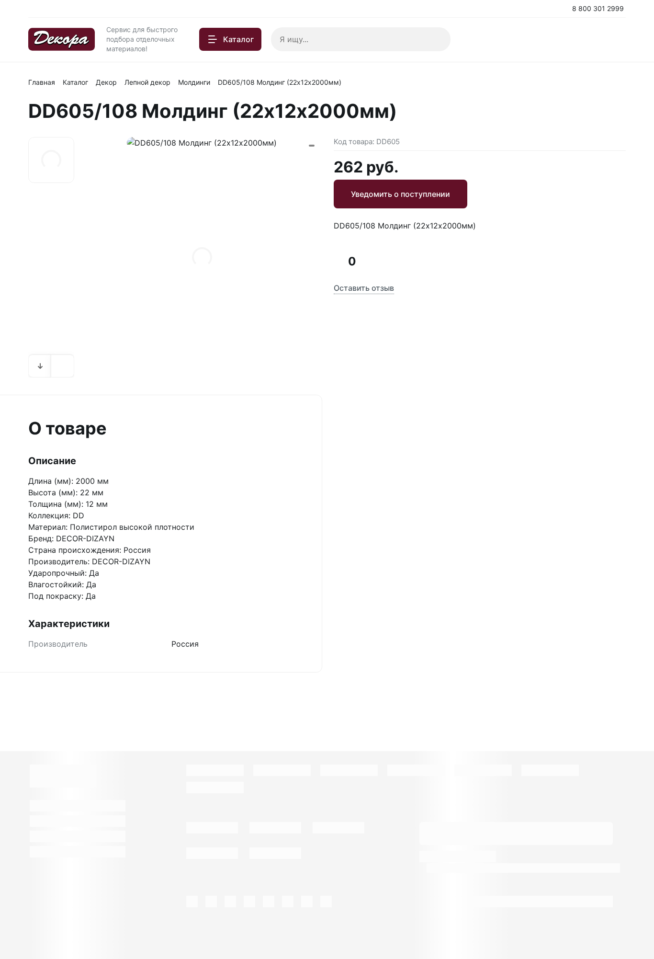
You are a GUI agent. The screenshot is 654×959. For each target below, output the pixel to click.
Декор (106, 82)
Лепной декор (147, 82)
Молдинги (194, 82)
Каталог (75, 82)
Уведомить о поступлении (400, 194)
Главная (41, 82)
